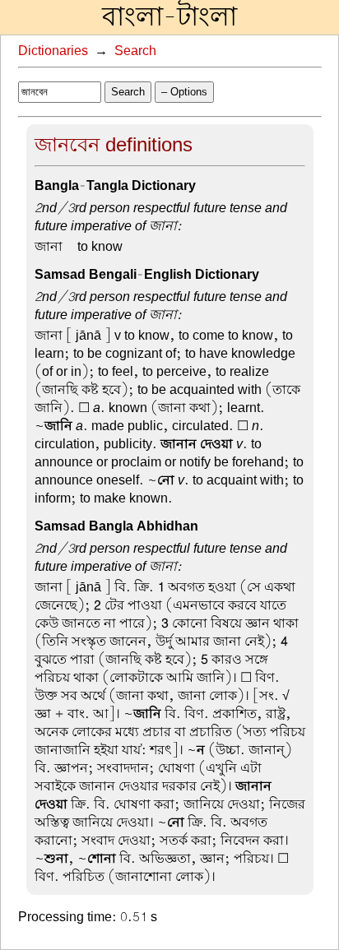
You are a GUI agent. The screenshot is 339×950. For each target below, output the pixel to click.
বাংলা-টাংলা (169, 17)
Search (135, 51)
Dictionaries (53, 51)
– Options (184, 92)
